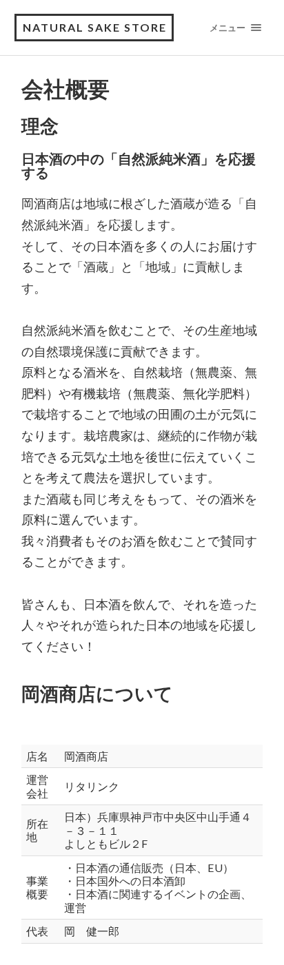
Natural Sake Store (95, 27)
